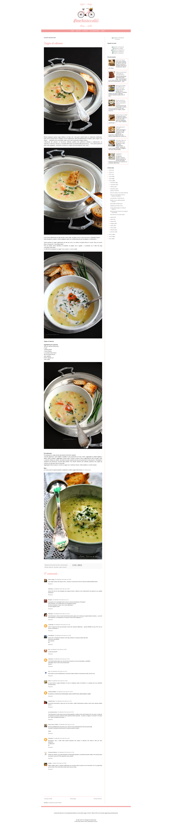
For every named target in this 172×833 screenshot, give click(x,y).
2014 (110, 180)
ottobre (112, 186)
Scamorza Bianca (52, 752)
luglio (111, 219)
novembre (113, 184)
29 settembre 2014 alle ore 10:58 (61, 589)
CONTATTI (85, 30)
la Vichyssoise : (87, 470)
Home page (73, 798)
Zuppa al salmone (114, 190)
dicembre (112, 182)
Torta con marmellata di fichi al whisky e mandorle (117, 195)
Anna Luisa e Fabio (53, 724)
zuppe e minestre (63, 567)
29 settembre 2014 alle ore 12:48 (63, 635)
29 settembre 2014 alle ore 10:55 (63, 579)
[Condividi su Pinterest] (81, 565)
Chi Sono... (117, 39)
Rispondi (50, 584)
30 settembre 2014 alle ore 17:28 (66, 752)
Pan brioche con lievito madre (117, 214)
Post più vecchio (98, 798)
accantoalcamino (52, 712)
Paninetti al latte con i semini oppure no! (121, 141)
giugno (112, 221)
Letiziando (50, 624)
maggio (112, 223)
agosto (112, 217)
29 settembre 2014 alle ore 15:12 (59, 671)
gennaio (112, 231)
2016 (110, 176)
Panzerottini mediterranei (116, 203)
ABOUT (103, 30)
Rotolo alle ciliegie (120, 60)
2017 (110, 174)
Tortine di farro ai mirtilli (121, 115)
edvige (50, 763)
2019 (110, 170)
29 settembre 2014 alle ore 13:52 (61, 659)
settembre (112, 188)
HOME (72, 30)
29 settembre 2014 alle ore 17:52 (63, 701)
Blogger (95, 821)
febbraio (112, 229)
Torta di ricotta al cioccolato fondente (119, 192)
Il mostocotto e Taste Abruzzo (117, 198)
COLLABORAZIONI (94, 30)
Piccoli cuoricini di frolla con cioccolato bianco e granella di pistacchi (121, 102)
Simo (49, 680)
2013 (110, 234)
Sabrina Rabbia (52, 691)
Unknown (50, 659)
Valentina (50, 589)
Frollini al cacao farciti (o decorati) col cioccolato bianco (121, 73)
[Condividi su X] (77, 565)
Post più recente (48, 798)
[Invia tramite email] (73, 565)
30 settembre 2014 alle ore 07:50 (66, 712)
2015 (110, 178)
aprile (111, 225)
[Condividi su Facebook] (79, 565)
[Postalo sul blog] (75, 565)
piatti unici (51, 567)
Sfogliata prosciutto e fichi (116, 205)
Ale (49, 649)
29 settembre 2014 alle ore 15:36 (59, 680)
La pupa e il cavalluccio (119, 154)
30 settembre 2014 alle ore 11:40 (61, 738)
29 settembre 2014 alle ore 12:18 (61, 613)
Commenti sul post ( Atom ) (55, 802)
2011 (110, 238)
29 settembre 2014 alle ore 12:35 (62, 624)
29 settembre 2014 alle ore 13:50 (58, 649)
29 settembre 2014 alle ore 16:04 (65, 691)
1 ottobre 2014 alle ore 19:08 (59, 763)
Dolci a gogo (51, 579)
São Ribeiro (51, 635)
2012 (110, 236)
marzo (112, 227)
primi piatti (56, 567)
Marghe (50, 599)
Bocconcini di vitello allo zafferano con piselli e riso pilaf (121, 87)
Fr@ (49, 671)
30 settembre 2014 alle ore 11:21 (66, 724)
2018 (110, 172)
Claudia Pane (51, 701)
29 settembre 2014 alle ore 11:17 (61, 599)
